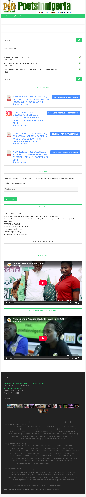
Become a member (55, 485)
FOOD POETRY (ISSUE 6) (13, 229)
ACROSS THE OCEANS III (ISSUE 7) (42, 431)
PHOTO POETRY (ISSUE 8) (69, 450)
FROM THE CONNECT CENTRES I (20, 455)
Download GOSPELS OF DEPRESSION (63, 113)
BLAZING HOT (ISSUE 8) (16, 448)
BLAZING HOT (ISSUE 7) (17, 426)
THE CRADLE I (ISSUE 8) (34, 448)
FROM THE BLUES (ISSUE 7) (51, 434)
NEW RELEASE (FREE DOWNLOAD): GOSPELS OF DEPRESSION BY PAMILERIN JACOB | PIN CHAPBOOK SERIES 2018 (28, 117)
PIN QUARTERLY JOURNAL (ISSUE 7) (15, 424)
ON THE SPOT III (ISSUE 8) (51, 450)
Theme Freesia (29, 489)
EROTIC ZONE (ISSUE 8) (52, 453)
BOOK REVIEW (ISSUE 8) (35, 453)
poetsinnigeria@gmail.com (13, 388)
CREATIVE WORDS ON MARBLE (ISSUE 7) (41, 436)
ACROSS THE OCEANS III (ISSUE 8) (65, 445)
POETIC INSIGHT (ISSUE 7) (70, 434)
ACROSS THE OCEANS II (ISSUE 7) (19, 431)
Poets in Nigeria (10, 489)
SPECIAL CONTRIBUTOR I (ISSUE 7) (31, 439)
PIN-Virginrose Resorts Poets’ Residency (26, 485)
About (26, 422)
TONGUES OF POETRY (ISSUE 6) (16, 227)
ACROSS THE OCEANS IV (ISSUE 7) (65, 431)
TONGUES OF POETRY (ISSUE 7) (66, 436)
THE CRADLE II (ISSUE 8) (51, 448)
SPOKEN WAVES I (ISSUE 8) (41, 463)
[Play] (7, 303)
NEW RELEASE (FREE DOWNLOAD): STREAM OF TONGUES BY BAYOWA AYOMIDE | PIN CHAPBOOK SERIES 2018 (30, 155)
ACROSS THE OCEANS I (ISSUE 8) (20, 445)
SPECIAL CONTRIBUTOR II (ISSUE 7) (55, 438)
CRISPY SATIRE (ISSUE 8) (69, 448)
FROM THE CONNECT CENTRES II (43, 455)
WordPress (38, 489)
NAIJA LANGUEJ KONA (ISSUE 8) (66, 455)
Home (18, 422)
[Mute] (76, 303)
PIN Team (34, 422)
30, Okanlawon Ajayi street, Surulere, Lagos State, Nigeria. (24, 383)
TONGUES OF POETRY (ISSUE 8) (62, 463)
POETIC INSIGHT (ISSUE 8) (16, 453)
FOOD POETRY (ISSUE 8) (70, 453)
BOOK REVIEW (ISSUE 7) (33, 434)
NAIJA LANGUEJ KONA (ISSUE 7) (49, 429)
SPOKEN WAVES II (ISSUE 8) (45, 460)
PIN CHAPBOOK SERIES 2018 (13, 468)
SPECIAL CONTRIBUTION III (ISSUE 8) (23, 460)
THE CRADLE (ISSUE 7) (34, 426)
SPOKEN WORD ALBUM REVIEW (16, 234)
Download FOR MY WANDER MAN (65, 134)
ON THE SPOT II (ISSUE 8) (33, 450)
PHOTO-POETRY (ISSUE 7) (18, 436)
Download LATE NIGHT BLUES (66, 97)
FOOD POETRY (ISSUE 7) (51, 426)
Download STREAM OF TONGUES (65, 152)
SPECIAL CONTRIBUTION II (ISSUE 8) (64, 458)
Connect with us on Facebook (43, 241)
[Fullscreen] (79, 303)
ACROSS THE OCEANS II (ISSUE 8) (42, 445)
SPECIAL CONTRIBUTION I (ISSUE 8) (40, 458)
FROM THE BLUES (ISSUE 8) (22, 463)
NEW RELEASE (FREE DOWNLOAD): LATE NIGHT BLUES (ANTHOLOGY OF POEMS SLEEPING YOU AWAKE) (31, 99)
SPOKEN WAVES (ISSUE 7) (15, 434)
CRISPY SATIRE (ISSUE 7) (68, 426)
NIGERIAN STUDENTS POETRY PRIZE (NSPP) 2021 (55, 422)
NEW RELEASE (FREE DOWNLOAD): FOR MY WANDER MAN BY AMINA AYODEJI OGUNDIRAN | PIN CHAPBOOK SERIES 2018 (30, 137)
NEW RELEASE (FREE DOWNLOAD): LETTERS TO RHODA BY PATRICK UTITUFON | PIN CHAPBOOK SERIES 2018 (43, 480)
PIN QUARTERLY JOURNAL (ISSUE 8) (15, 444)
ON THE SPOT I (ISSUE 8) (15, 450)
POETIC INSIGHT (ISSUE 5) (14, 214)
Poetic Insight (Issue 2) (12, 232)
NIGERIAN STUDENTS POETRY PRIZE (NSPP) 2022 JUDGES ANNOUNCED (32, 216)
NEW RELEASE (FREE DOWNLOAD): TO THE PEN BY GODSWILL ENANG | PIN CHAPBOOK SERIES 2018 (42, 470)
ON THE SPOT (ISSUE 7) (29, 429)
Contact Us (68, 485)
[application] (43, 283)
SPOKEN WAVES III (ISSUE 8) (64, 460)
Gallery (44, 485)
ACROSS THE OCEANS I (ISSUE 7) (71, 429)
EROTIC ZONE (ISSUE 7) (13, 224)
